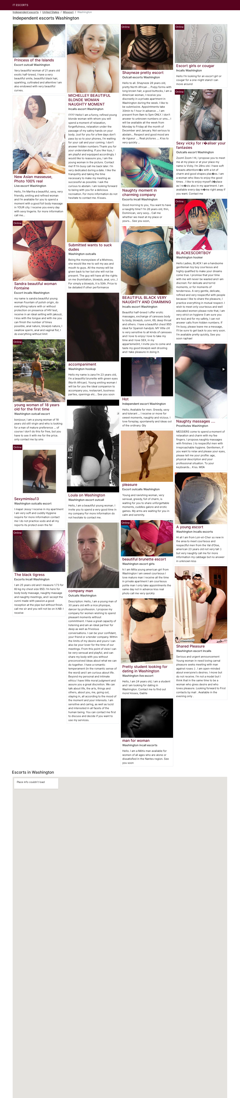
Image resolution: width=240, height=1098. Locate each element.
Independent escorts (26, 12)
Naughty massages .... (195, 421)
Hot (125, 399)
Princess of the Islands (34, 60)
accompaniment (82, 364)
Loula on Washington (86, 495)
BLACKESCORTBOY (193, 253)
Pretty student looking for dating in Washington (144, 668)
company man (80, 591)
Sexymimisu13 (26, 499)
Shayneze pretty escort (143, 72)
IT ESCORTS (20, 5)
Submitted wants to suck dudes (90, 247)
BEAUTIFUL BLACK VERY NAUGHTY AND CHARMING (146, 299)
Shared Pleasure (190, 646)
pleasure (129, 484)
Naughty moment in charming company (139, 192)
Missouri (68, 12)
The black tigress (29, 574)
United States (50, 12)
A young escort (189, 527)
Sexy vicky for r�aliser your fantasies (201, 145)
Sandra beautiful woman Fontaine (35, 285)
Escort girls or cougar (195, 66)
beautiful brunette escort (144, 559)
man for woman (136, 740)
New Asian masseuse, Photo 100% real (33, 178)
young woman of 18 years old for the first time (36, 407)
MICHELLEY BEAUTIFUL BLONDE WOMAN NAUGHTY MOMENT (89, 99)
